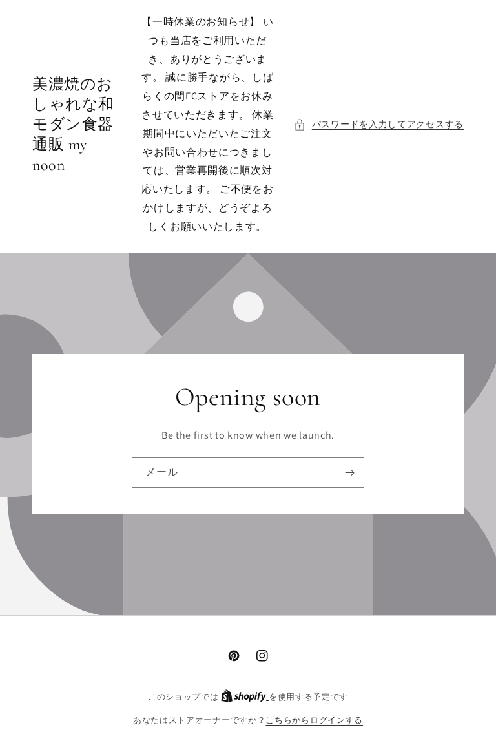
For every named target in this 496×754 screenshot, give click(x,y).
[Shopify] (245, 696)
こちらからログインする (314, 720)
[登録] (349, 472)
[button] (379, 124)
